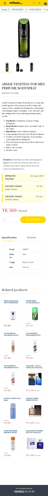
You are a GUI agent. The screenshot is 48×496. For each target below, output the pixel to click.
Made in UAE (28, 262)
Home (4, 9)
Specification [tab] (9, 237)
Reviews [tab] (31, 237)
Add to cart (35, 219)
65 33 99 (24, 491)
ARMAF (26, 249)
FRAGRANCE (17, 9)
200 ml (25, 267)
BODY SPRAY (35, 9)
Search (34, 3)
